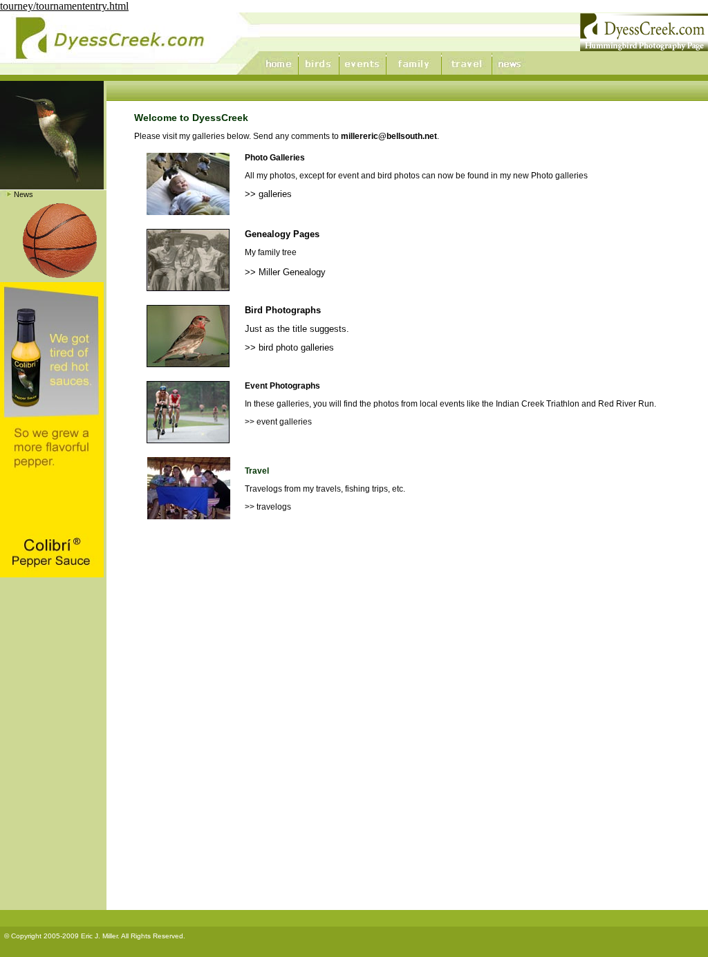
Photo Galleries (275, 157)
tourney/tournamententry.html (64, 6)
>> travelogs (268, 507)
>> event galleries (278, 422)
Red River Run (626, 404)
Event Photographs (282, 386)
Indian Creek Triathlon (537, 404)
